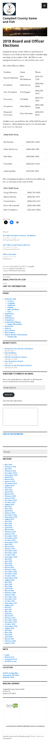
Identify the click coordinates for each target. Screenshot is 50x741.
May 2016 (8, 635)
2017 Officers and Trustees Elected (16, 245)
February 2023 (10, 496)
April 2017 (8, 614)
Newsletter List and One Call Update (19, 349)
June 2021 (8, 523)
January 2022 (10, 513)
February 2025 (10, 471)
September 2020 (11, 542)
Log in (7, 655)
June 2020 (8, 544)
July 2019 (8, 559)
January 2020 (10, 549)
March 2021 (9, 530)
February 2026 (10, 467)
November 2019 (11, 553)
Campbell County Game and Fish (20, 20)
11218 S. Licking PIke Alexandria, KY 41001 (11, 674)
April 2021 (9, 528)
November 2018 (11, 574)
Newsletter (9, 326)
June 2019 (8, 561)
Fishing (10, 307)
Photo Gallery (10, 333)
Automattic (7, 738)
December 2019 (11, 551)
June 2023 (8, 490)
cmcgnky (30, 266)
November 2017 (11, 599)
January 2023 (10, 498)
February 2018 (10, 593)
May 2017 (8, 612)
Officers (8, 328)
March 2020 (9, 546)
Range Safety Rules (14, 324)
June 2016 (8, 633)
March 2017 (9, 616)
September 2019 (11, 557)
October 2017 (10, 601)
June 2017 (8, 609)
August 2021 (9, 519)
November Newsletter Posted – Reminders (19, 236)
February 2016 (10, 641)
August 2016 (9, 628)
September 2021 (11, 517)
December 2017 (11, 597)
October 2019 (10, 555)
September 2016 (11, 626)
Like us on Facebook (13, 434)
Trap (9, 312)
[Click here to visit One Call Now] (12, 709)
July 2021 (8, 521)
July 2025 (8, 469)
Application (9, 314)
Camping (10, 303)
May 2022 (8, 509)
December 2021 (11, 515)
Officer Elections (9, 254)
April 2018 (9, 588)
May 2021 (8, 526)
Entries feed (9, 657)
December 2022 (11, 500)
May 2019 (8, 563)
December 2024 (11, 473)
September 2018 (11, 578)
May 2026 (8, 465)
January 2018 (10, 595)
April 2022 (9, 511)
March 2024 (9, 479)
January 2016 (10, 643)
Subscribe (8, 395)
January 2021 (10, 534)
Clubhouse (11, 305)
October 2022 (10, 502)
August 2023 (9, 486)
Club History (9, 318)
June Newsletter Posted (14, 361)
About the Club (10, 299)
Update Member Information (16, 335)
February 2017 (10, 618)
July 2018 (8, 582)
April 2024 (9, 477)
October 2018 (10, 576)
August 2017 (9, 605)
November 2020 (11, 538)
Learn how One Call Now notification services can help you (25, 726)
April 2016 (9, 637)
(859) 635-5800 (8, 677)
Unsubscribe (12, 337)
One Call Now (10, 330)
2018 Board (13, 271)
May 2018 (8, 586)
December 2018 (11, 572)
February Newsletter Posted (16, 357)
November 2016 (11, 622)
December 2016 (11, 620)
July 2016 (8, 630)
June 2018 (8, 584)
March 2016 (9, 639)
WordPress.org (10, 661)
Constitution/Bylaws (13, 322)
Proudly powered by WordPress (15, 736)
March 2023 (9, 494)
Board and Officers (17, 269)
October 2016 (10, 624)
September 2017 (11, 603)
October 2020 (10, 540)
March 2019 (9, 567)
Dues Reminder (11, 353)
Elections (21, 271)
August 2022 (9, 505)
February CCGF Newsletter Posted (18, 365)
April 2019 (9, 565)
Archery (10, 301)
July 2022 (8, 507)
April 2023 (9, 492)
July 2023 (8, 488)
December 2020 (11, 536)
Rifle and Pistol (13, 309)
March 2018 (9, 591)
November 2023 (11, 484)
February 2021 (10, 532)
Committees (9, 320)
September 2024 (11, 475)
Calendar (8, 316)
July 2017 (8, 607)
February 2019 (10, 570)
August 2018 (9, 580)
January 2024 (10, 481)
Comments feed (11, 659)
